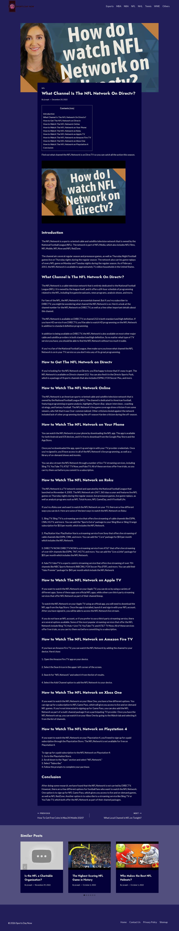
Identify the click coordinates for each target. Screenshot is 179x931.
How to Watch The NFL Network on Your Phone (64, 127)
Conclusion (48, 147)
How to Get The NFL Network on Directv (62, 120)
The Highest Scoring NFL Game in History (87, 878)
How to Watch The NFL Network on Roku (62, 131)
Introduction (49, 113)
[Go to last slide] (25, 867)
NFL (133, 6)
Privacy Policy (150, 922)
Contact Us (134, 922)
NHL (140, 6)
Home (124, 922)
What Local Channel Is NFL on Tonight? (123, 815)
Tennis (148, 6)
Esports (110, 6)
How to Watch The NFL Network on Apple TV (64, 134)
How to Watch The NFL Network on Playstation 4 (65, 144)
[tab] (84, 895)
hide (72, 108)
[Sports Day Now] (21, 6)
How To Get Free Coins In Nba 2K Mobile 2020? (60, 815)
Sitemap (164, 922)
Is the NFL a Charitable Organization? (39, 878)
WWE (157, 6)
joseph (46, 100)
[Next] (154, 867)
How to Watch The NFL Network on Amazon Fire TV (67, 137)
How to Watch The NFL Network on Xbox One (64, 141)
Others (166, 6)
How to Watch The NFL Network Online (61, 124)
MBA (118, 6)
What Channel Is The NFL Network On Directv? (64, 117)
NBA (126, 6)
